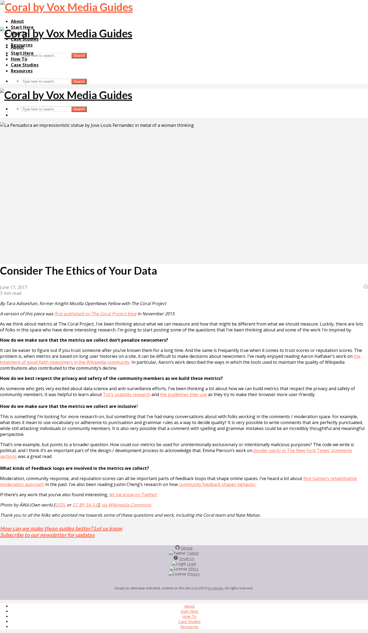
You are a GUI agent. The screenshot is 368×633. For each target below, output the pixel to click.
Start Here (22, 53)
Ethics (193, 568)
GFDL (60, 505)
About (17, 21)
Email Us (186, 558)
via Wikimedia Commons (126, 505)
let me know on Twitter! (133, 495)
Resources (22, 71)
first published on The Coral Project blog (95, 314)
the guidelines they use (183, 394)
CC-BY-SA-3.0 (85, 505)
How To (19, 59)
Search (79, 56)
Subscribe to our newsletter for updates (47, 534)
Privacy (193, 573)
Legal (191, 563)
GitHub (187, 548)
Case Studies (25, 65)
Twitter (193, 553)
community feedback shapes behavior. (217, 484)
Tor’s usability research (126, 394)
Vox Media (215, 588)
